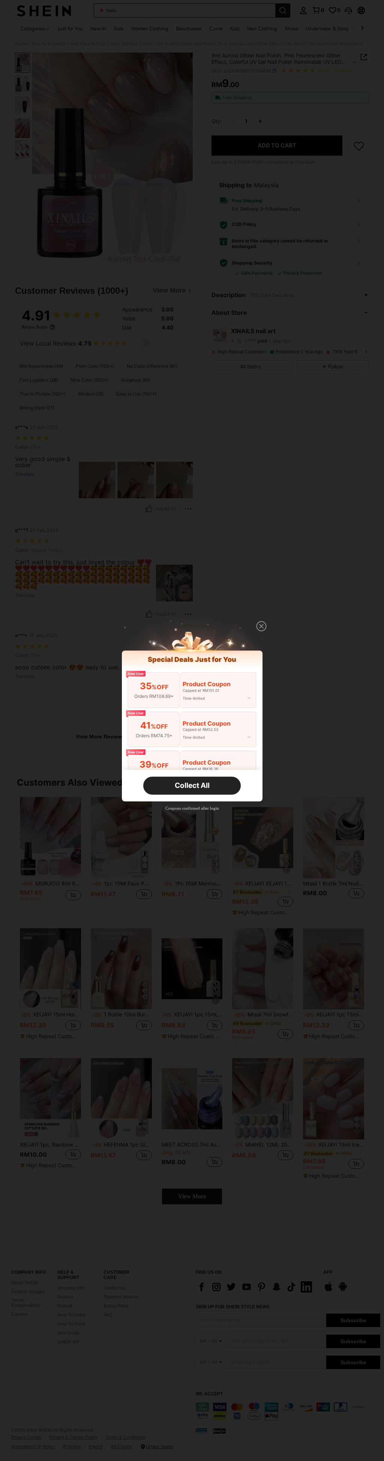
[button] (261, 626)
